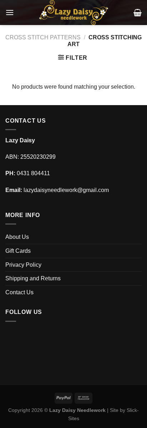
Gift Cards (18, 251)
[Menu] (9, 12)
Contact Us (19, 292)
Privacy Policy (23, 265)
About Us (17, 237)
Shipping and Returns (33, 278)
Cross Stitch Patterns (43, 37)
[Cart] (137, 12)
